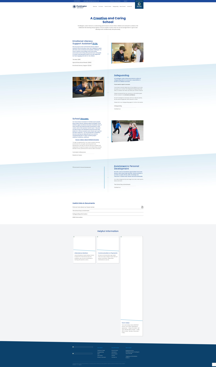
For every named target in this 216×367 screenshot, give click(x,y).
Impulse (80, 364)
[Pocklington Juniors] (80, 6)
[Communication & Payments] (108, 243)
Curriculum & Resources (79, 152)
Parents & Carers (77, 155)
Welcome (95, 6)
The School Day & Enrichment (122, 184)
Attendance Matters (81, 253)
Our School (100, 6)
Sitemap (74, 364)
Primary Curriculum (101, 357)
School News (114, 354)
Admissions (114, 352)
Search (125, 1)
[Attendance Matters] (84, 243)
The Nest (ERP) (77, 59)
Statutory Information (115, 1)
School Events (115, 350)
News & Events (123, 6)
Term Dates (125, 323)
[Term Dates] (132, 278)
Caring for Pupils (101, 350)
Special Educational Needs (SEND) (82, 62)
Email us (127, 357)
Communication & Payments (107, 253)
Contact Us (129, 6)
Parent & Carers (108, 6)
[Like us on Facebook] (131, 1)
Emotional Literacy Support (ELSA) (82, 65)
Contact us (117, 109)
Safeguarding (115, 6)
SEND (98, 354)
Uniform (113, 355)
